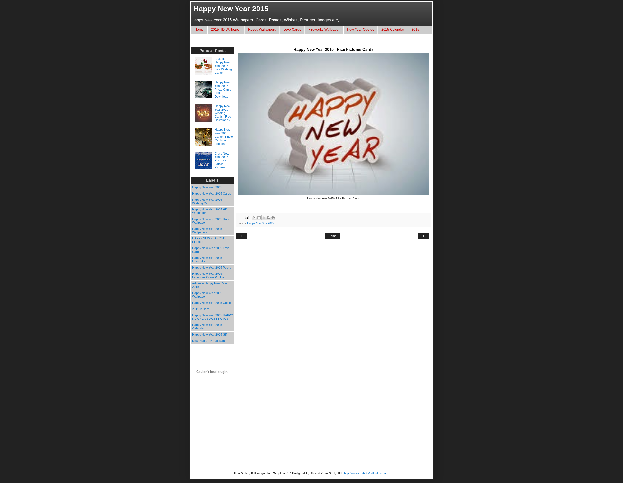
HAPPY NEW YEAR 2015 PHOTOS (209, 240)
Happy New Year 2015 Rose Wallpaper (211, 221)
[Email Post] (246, 217)
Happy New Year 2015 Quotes (212, 303)
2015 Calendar (392, 29)
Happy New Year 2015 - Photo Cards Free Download (223, 89)
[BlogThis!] (259, 217)
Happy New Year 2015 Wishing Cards (207, 201)
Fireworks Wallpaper (324, 29)
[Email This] (254, 217)
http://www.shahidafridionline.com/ (366, 473)
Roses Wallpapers (262, 29)
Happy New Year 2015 (231, 9)
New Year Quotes (360, 29)
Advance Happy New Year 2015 (209, 285)
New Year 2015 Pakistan (208, 341)
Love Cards (292, 29)
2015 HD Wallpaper (226, 29)
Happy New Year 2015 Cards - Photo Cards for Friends (224, 137)
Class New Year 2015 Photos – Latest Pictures (222, 160)
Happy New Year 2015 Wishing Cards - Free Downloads (223, 113)
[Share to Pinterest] (273, 217)
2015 (415, 29)
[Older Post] (423, 236)
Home (199, 29)
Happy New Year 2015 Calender (207, 326)
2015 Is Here (200, 309)
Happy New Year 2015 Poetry (211, 267)
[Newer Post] (241, 236)
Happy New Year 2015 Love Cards (210, 249)
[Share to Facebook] (268, 217)
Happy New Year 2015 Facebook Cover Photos (208, 275)
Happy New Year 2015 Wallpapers (207, 230)
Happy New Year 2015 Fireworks (207, 259)
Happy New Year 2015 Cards (211, 193)
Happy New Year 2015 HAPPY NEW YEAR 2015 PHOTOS (212, 317)
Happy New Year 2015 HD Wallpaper (209, 211)
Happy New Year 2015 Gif (209, 334)
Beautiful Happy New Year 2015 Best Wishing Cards (223, 66)
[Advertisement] (283, 43)
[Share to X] (263, 217)
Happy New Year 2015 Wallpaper (207, 295)
